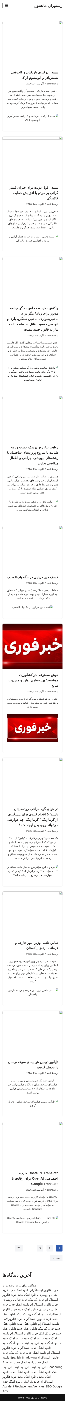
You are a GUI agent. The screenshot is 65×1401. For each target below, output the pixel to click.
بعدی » (56, 1258)
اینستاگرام (24, 1347)
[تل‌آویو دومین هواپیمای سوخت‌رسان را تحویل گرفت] (32, 1033)
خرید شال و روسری (14, 1299)
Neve (44, 1397)
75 (19, 1248)
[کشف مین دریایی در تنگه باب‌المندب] (32, 548)
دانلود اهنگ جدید (19, 1290)
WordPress (24, 1397)
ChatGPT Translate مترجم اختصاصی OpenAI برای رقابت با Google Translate (35, 1178)
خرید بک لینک (36, 1299)
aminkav (51, 83)
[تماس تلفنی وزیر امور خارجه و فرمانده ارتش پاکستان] (32, 914)
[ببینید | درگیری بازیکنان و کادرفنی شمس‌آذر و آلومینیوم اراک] (32, 43)
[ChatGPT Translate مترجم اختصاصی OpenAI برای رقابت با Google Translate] (32, 1144)
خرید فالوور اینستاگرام (44, 1290)
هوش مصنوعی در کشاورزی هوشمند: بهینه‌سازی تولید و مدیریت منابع (33, 680)
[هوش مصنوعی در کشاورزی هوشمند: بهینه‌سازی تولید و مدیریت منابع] (32, 646)
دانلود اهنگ (41, 1314)
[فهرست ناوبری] (6, 5)
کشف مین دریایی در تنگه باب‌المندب (32, 577)
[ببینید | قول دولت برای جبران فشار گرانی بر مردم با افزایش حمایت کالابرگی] (32, 158)
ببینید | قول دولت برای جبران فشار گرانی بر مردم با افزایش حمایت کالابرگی (33, 193)
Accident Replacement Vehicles (23, 1386)
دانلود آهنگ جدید (12, 1343)
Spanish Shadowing (23, 1357)
